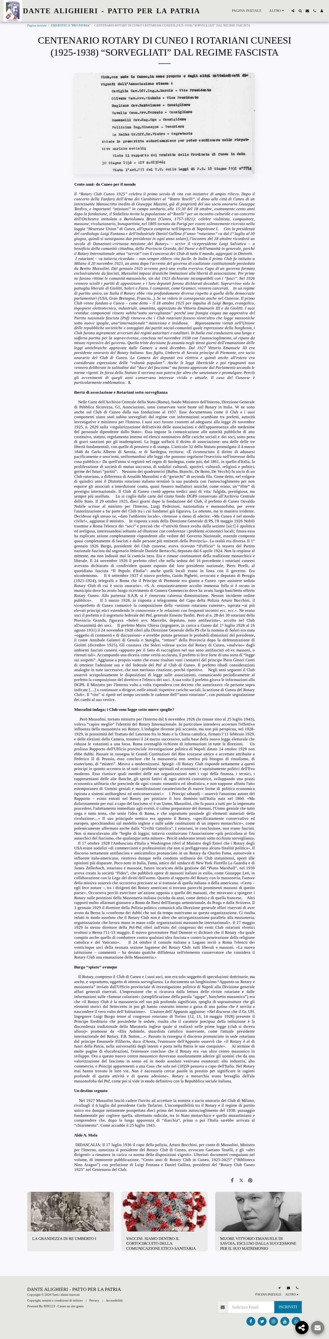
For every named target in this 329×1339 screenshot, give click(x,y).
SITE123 (49, 1306)
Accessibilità (114, 1300)
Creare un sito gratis (71, 1306)
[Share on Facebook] (232, 1180)
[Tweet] (241, 1180)
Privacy (94, 1300)
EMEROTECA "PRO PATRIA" (70, 25)
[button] (293, 11)
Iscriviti (288, 1307)
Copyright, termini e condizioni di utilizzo (55, 1300)
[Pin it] (250, 1180)
